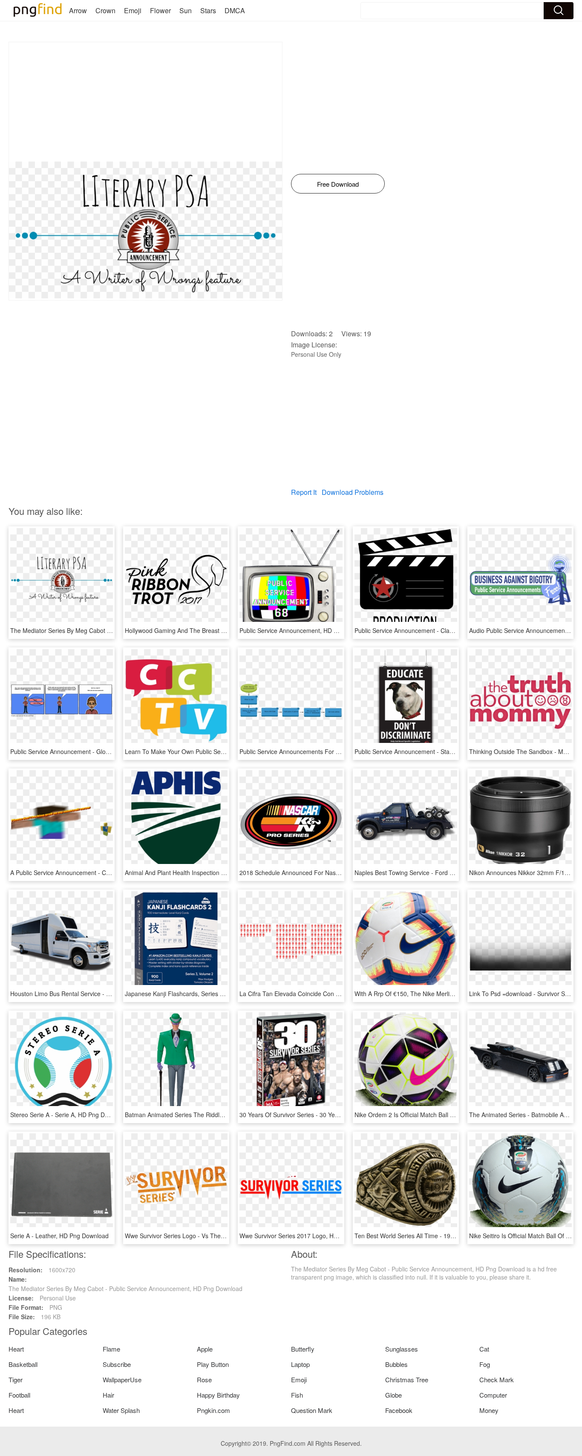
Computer (493, 1394)
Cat (484, 1348)
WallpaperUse (122, 1379)
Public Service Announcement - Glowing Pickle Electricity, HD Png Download (112, 751)
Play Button (213, 1364)
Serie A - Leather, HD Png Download (59, 1235)
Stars (208, 10)
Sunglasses (401, 1348)
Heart (16, 1348)
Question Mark (311, 1410)
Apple (205, 1348)
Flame (111, 1348)
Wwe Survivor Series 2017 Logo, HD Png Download (309, 1235)
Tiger (16, 1379)
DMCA (235, 10)
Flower (160, 10)
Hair (108, 1394)
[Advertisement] (145, 102)
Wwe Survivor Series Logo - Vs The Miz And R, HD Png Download (214, 1235)
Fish (297, 1394)
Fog (484, 1364)
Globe (393, 1394)
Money (488, 1410)
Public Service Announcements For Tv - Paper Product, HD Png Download (339, 751)
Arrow (78, 10)
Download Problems (352, 492)
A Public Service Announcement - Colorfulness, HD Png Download (99, 872)
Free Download (338, 183)
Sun (185, 10)
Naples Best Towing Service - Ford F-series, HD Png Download (439, 872)
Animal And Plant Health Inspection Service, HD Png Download (209, 872)
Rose (204, 1379)
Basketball (23, 1364)
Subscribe (117, 1364)
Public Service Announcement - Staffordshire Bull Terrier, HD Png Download (456, 751)
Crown (105, 10)
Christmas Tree (406, 1379)
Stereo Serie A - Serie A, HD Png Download (68, 1114)
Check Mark (496, 1379)
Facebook (398, 1410)
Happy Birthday (218, 1394)
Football (19, 1394)
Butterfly (302, 1348)
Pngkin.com (213, 1410)
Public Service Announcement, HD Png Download (306, 630)
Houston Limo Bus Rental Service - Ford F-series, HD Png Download (103, 993)
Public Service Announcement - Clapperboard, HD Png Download (442, 630)
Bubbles (396, 1364)
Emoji (132, 10)
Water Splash (121, 1410)
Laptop (300, 1364)
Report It (304, 492)
